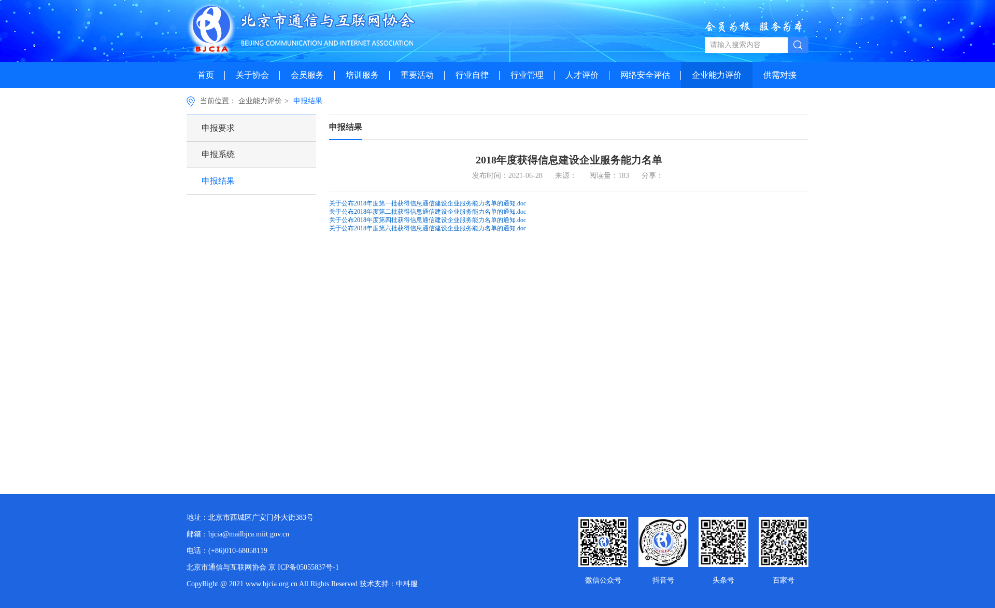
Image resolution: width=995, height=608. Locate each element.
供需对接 (780, 75)
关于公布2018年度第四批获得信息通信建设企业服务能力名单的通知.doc (427, 220)
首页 (205, 75)
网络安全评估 (645, 75)
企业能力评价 (717, 75)
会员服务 (307, 75)
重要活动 (417, 75)
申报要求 (218, 127)
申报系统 (218, 154)
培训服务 (362, 75)
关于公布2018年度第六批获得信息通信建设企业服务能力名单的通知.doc (427, 228)
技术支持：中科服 (389, 584)
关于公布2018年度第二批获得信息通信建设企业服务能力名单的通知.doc (427, 211)
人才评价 (582, 75)
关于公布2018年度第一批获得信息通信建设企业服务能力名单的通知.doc (427, 203)
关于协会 (252, 75)
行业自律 (472, 75)
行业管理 (527, 75)
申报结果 (307, 101)
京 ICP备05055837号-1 (303, 567)
